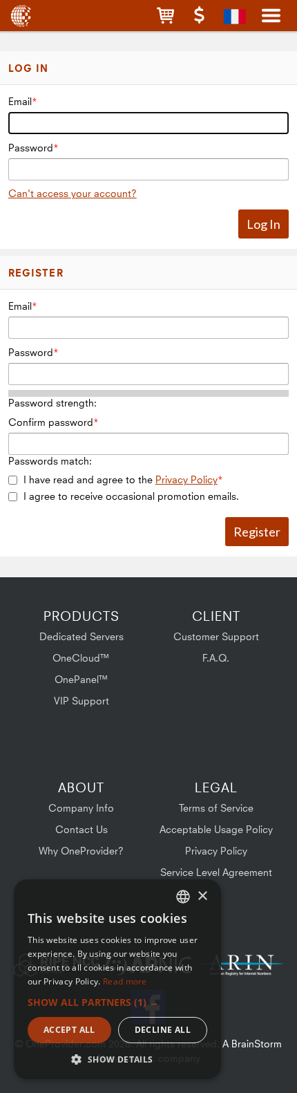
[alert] (117, 979)
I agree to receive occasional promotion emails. (131, 496)
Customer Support (216, 636)
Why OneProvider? (81, 851)
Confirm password (50, 422)
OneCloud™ (81, 658)
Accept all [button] (69, 1030)
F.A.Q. (215, 658)
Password (30, 147)
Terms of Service (216, 808)
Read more (125, 981)
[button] (165, 15)
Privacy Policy (186, 479)
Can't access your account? (72, 193)
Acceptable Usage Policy (216, 829)
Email (20, 101)
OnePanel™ (81, 679)
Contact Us (81, 829)
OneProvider (22, 15)
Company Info (81, 808)
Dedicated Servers (81, 636)
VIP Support (81, 701)
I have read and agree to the (120, 479)
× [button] (202, 896)
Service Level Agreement (216, 872)
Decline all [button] (163, 1030)
